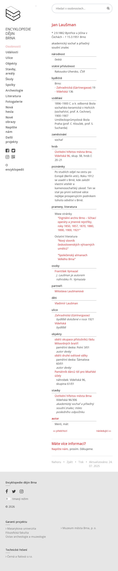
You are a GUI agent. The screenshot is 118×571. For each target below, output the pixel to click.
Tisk (81, 462)
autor (55, 418)
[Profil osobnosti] (14, 157)
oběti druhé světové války (71, 355)
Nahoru (56, 462)
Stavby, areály (11, 71)
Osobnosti (13, 46)
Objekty (11, 63)
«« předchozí (60, 431)
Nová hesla (10, 109)
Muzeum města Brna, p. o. (79, 528)
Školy (9, 79)
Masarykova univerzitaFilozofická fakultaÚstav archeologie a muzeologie (26, 532)
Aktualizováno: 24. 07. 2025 (100, 464)
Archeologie (13, 90)
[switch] (8, 498)
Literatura (13, 96)
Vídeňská (62, 91)
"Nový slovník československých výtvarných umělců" (76, 244)
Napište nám (11, 129)
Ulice (9, 58)
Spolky (10, 85)
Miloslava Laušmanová (69, 291)
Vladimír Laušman (66, 303)
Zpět (70, 462)
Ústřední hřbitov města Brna (73, 396)
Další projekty (12, 139)
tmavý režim (20, 499)
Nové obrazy (11, 119)
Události (12, 52)
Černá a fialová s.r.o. (19, 556)
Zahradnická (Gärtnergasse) (73, 87)
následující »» (103, 431)
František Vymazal (66, 271)
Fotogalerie (13, 101)
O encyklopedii (13, 167)
